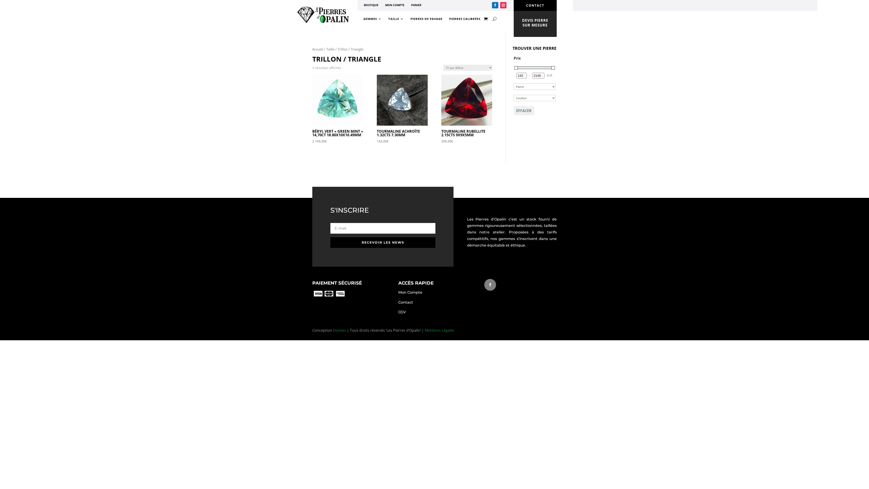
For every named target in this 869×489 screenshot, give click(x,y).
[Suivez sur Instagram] (503, 5)
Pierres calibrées (464, 19)
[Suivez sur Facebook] (495, 5)
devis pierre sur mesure (535, 23)
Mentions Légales (439, 330)
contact (535, 5)
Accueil (317, 49)
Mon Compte (410, 292)
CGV (402, 312)
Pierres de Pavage (426, 19)
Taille (393, 19)
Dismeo (339, 330)
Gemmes (370, 19)
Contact (405, 302)
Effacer (524, 110)
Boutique (371, 5)
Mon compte (394, 5)
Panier (416, 5)
